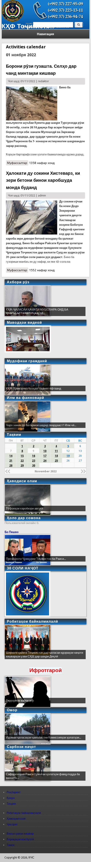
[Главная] (13, 20)
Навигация (45, 34)
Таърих (11, 803)
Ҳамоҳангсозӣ (16, 818)
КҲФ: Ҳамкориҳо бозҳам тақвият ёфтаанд (33, 388)
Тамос (11, 845)
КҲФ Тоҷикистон (28, 26)
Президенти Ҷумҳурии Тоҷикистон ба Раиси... (36, 558)
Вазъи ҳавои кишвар (20, 833)
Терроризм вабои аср (20, 700)
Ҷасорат (12, 824)
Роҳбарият (14, 792)
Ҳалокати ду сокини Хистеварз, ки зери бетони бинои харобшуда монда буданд (43, 180)
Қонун (11, 798)
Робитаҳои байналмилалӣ (24, 813)
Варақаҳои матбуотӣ (20, 839)
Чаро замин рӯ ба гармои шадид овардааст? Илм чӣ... (41, 425)
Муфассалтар (17, 163)
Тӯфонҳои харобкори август (24, 508)
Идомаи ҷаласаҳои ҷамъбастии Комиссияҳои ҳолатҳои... (43, 737)
